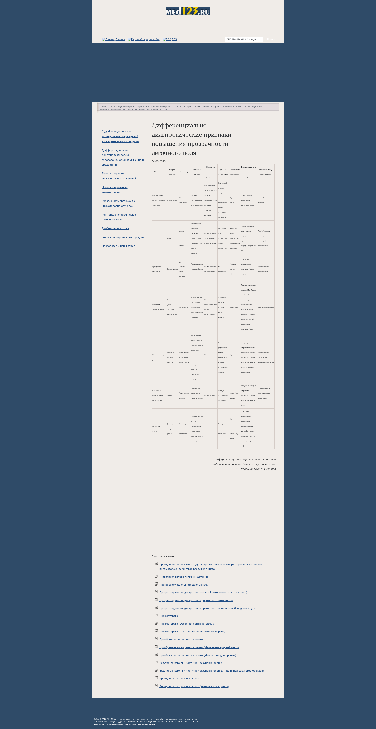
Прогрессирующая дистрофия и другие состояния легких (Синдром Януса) (208, 608)
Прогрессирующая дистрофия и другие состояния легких (196, 600)
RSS (174, 39)
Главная (120, 39)
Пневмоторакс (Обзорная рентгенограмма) (187, 623)
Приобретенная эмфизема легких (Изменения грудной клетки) (199, 647)
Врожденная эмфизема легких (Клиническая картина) (194, 686)
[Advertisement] (188, 72)
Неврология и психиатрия (118, 245)
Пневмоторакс (168, 615)
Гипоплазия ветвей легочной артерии (183, 576)
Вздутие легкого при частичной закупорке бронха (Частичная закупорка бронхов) (211, 670)
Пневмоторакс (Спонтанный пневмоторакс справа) (192, 631)
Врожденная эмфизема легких (179, 678)
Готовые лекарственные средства (123, 237)
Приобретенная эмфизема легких (181, 639)
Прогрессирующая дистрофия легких (183, 584)
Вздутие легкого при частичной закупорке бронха (191, 662)
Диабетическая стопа (115, 228)
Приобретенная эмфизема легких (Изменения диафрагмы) (197, 655)
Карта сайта (153, 39)
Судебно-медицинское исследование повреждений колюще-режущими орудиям (120, 136)
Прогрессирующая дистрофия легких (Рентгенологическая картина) (203, 592)
